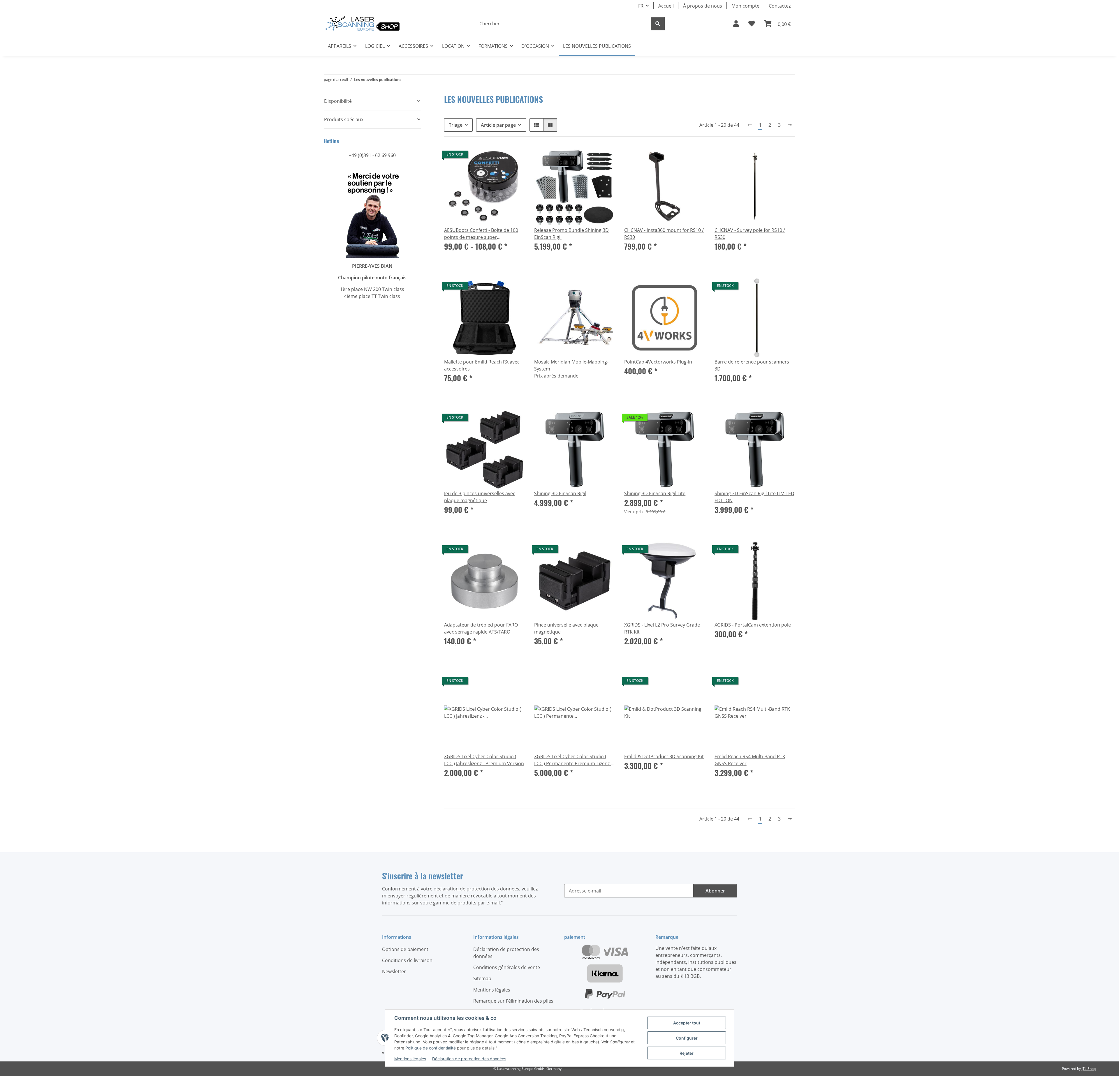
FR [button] (640, 6)
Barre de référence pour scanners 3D (752, 365)
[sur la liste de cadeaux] (605, 155)
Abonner (715, 891)
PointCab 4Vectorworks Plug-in (658, 362)
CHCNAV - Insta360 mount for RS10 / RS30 (664, 233)
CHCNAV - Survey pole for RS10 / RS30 (750, 233)
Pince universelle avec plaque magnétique (566, 628)
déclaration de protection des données (476, 889)
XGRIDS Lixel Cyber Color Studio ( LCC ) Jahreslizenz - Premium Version (484, 760)
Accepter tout (686, 1022)
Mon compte (745, 6)
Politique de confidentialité (430, 1047)
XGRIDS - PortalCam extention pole (753, 625)
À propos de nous (702, 6)
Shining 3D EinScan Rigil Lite (654, 493)
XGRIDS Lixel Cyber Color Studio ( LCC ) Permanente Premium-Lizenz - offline (573, 760)
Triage (455, 125)
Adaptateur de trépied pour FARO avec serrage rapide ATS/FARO (481, 628)
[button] (736, 24)
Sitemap (482, 978)
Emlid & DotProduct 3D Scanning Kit (664, 756)
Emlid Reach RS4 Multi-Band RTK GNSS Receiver (750, 760)
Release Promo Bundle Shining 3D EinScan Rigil (571, 233)
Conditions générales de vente (506, 967)
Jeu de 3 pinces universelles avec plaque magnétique (479, 497)
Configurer (687, 1038)
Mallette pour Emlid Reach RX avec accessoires (482, 365)
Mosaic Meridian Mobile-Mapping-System (571, 365)
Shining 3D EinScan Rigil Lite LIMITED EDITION (754, 497)
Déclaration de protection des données (469, 1058)
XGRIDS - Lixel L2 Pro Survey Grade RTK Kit (662, 628)
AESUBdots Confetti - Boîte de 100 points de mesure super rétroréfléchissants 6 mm (481, 234)
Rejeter (687, 1053)
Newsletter (394, 971)
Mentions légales (410, 1058)
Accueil (666, 6)
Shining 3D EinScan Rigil (560, 493)
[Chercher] (658, 23)
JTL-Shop (1089, 1068)
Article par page (498, 125)
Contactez (780, 6)
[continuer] (789, 125)
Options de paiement (405, 949)
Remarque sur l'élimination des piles (513, 1001)
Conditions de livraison (407, 960)
